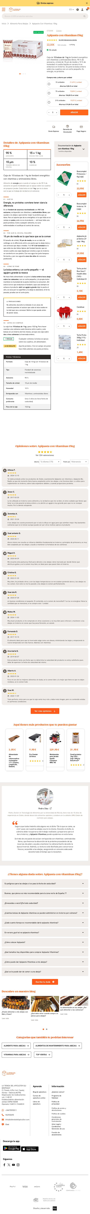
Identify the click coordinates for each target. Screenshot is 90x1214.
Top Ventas (41, 1054)
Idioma (36, 462)
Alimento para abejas (14, 1045)
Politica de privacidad (55, 1103)
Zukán (59, 31)
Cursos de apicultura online (39, 1097)
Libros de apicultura (36, 1103)
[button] (43, 1029)
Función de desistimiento (56, 1133)
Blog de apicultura (39, 1092)
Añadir (81, 195)
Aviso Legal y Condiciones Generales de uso (58, 1126)
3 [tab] (23, 73)
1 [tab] (20, 73)
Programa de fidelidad (56, 1097)
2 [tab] (21, 73)
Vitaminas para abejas (15, 1054)
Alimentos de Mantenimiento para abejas (56, 1045)
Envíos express (47, 3)
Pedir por (66, 462)
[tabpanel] (23, 51)
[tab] (45, 883)
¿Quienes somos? (58, 1092)
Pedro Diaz (43, 808)
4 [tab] (25, 73)
